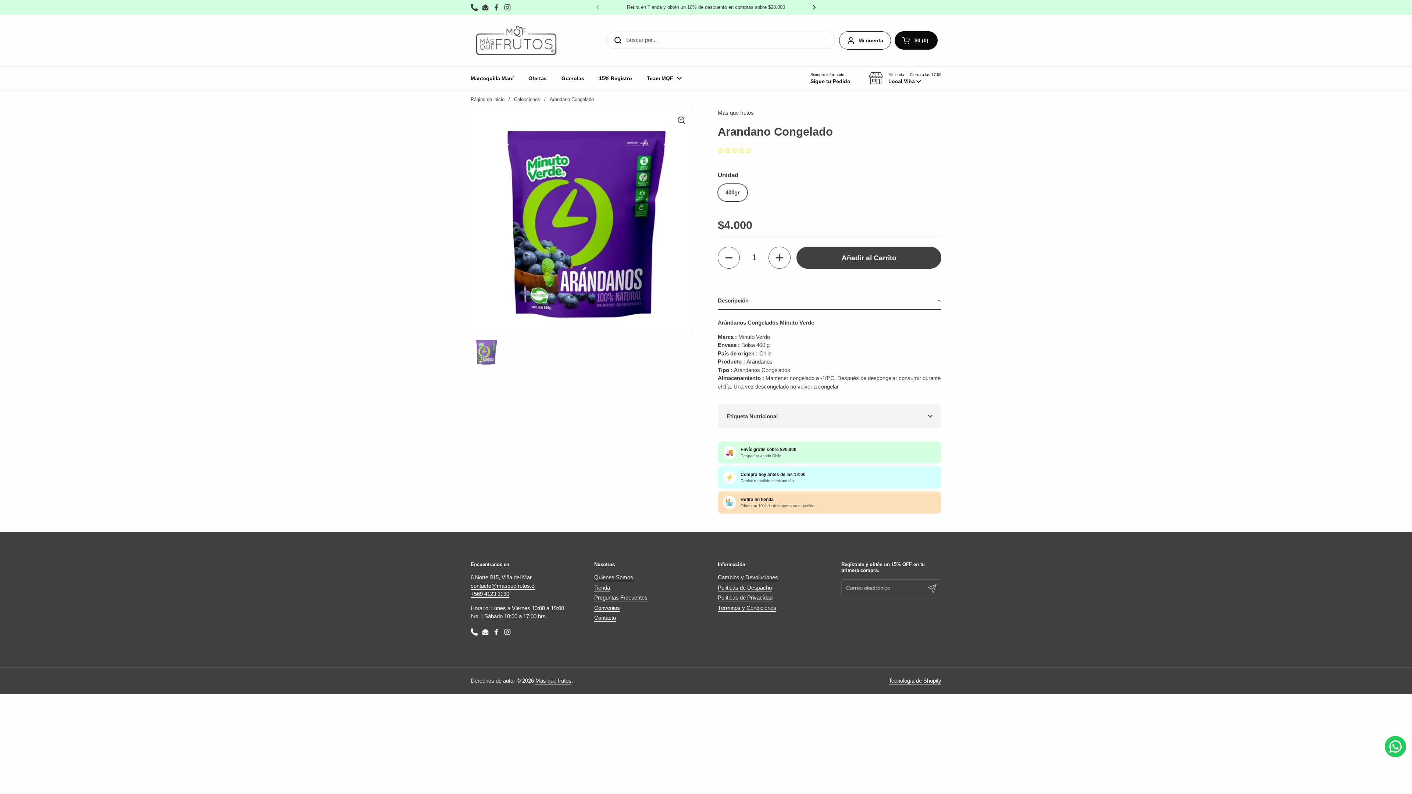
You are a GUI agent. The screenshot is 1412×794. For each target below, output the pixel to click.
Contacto (605, 618)
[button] (905, 78)
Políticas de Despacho (745, 587)
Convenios (607, 608)
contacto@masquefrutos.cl (503, 586)
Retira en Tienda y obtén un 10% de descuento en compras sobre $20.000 (706, 7)
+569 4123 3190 (490, 594)
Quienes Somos (613, 577)
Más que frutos (553, 680)
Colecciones (527, 99)
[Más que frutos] (516, 40)
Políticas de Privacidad (745, 597)
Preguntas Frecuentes (621, 597)
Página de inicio (487, 99)
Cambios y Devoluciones (748, 577)
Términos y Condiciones (747, 608)
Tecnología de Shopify (915, 680)
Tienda (602, 587)
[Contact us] (1395, 746)
